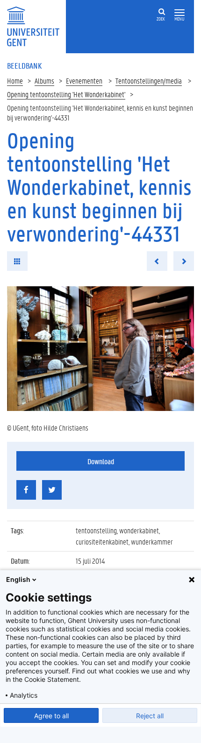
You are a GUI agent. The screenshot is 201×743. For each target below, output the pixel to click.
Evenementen (84, 80)
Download (100, 461)
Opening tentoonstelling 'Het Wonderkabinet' (66, 94)
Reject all (150, 716)
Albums (44, 80)
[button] (179, 13)
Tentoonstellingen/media (148, 80)
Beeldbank (24, 65)
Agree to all (51, 716)
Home (15, 80)
